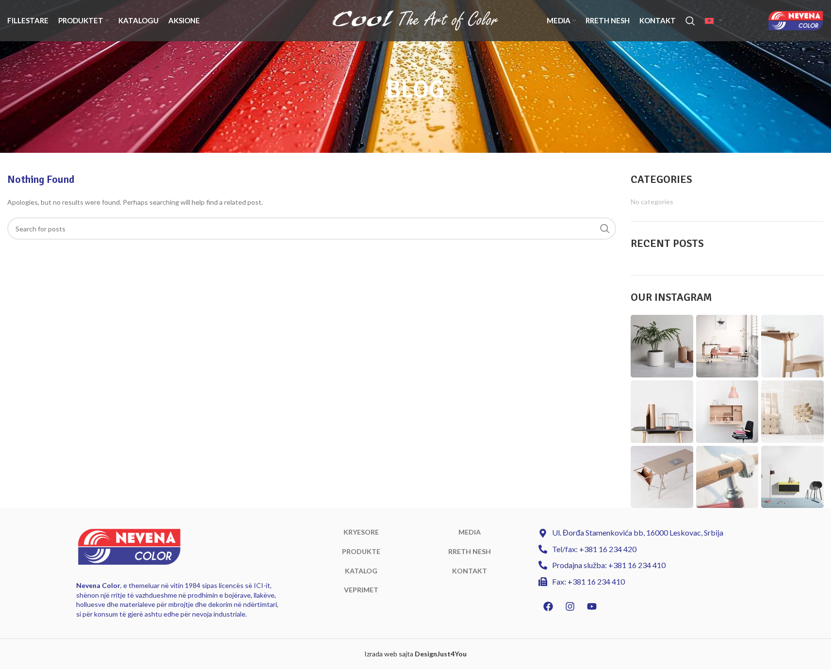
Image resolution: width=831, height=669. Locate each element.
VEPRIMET (361, 590)
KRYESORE (361, 532)
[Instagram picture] (662, 346)
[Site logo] (415, 20)
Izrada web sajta (388, 654)
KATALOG (361, 571)
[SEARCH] (605, 228)
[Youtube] (592, 606)
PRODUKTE (361, 551)
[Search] (690, 21)
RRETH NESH (469, 551)
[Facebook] (548, 606)
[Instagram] (570, 606)
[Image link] (129, 546)
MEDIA (469, 532)
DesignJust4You (441, 654)
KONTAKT (469, 571)
